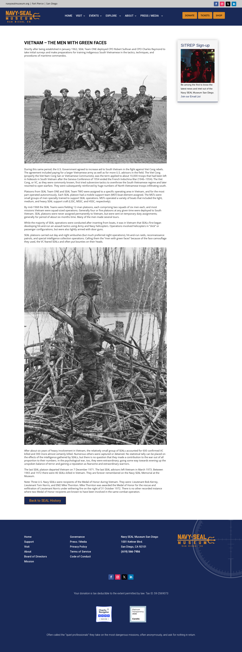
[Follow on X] (228, 4)
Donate (189, 15)
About (129, 16)
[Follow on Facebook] (216, 4)
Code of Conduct (80, 556)
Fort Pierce (38, 3)
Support (29, 541)
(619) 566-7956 (130, 551)
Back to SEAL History (45, 501)
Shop (219, 15)
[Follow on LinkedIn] (234, 4)
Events (94, 16)
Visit (79, 16)
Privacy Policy (78, 546)
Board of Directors (35, 556)
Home (68, 16)
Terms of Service (80, 551)
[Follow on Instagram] (222, 4)
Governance (77, 536)
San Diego (51, 3)
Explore (112, 16)
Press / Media (150, 16)
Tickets (205, 15)
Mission (29, 561)
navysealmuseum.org (17, 3)
